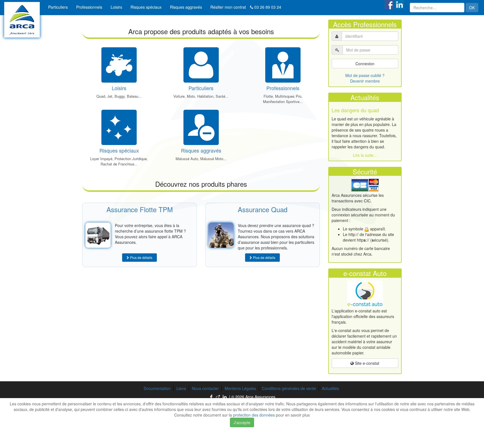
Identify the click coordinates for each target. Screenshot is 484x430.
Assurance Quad (262, 209)
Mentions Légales (240, 388)
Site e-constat (366, 363)
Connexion (364, 63)
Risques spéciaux (146, 7)
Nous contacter (205, 388)
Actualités (330, 388)
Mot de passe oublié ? (365, 75)
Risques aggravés (186, 7)
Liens (181, 388)
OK (472, 7)
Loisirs (116, 7)
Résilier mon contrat (228, 7)
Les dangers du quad (355, 110)
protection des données (254, 415)
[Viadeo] (218, 397)
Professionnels (89, 7)
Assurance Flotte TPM (139, 209)
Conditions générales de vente (289, 388)
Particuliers (58, 7)
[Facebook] (212, 397)
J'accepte (242, 422)
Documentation (157, 388)
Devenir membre (365, 81)
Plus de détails (140, 257)
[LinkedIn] (225, 397)
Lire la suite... (365, 155)
